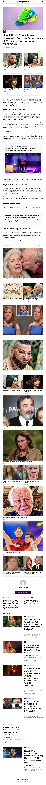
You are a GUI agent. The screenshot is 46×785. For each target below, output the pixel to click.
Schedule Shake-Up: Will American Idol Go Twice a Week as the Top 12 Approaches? (11, 731)
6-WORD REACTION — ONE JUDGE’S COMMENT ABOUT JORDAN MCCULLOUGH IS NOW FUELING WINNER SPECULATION (33, 677)
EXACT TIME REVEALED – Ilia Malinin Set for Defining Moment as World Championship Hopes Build (33, 757)
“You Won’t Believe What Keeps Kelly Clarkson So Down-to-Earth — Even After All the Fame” (33, 624)
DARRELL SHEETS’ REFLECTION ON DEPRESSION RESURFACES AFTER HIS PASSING (32, 706)
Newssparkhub (23, 2)
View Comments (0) (22, 592)
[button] (23, 18)
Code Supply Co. (27, 781)
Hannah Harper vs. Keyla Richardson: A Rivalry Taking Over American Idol (32, 649)
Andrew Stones (7, 47)
